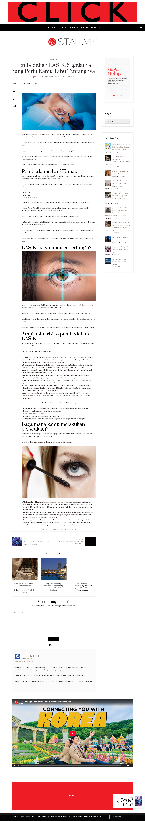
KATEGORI (54, 27)
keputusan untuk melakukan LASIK (55, 156)
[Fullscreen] (131, 765)
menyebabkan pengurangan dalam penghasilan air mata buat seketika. (65, 357)
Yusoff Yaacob (43, 77)
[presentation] (16, 574)
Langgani (93, 27)
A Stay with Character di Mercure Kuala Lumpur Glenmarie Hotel (119, 183)
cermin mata (45, 529)
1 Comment (53, 77)
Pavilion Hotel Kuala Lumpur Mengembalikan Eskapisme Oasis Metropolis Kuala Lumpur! (56, 587)
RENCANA (63, 27)
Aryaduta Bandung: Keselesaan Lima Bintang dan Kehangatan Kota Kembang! (27, 587)
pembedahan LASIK (57, 529)
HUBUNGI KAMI (84, 27)
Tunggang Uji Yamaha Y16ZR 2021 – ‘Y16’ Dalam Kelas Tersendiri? (124, 802)
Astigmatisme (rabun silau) (31, 198)
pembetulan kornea (70, 529)
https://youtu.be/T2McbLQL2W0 (23, 661)
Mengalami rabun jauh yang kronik (34, 414)
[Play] (14, 765)
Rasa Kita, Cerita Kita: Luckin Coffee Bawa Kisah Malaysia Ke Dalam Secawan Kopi (121, 146)
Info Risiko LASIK (31, 656)
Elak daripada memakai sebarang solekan (55, 502)
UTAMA (47, 27)
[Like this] (14, 107)
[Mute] (128, 765)
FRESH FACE (73, 27)
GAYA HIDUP (53, 60)
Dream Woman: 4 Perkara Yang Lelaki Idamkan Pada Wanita (85, 586)
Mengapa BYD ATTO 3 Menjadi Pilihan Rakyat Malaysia (119, 261)
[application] (72, 733)
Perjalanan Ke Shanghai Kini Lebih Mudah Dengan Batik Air (120, 249)
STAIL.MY (116, 152)
